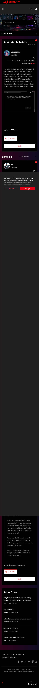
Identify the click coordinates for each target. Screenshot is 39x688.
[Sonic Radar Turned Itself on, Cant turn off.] (32, 157)
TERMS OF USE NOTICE (14, 669)
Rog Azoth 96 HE (9, 610)
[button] (6, 138)
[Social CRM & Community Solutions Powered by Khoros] (32, 683)
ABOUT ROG (5, 655)
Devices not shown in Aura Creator (14, 637)
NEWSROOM (20, 655)
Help (31, 9)
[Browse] (3, 9)
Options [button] (36, 33)
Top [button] (3, 682)
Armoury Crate (8, 612)
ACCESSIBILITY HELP (9, 658)
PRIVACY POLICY (25, 669)
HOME (13, 655)
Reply (19, 146)
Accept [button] (27, 189)
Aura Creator (8, 603)
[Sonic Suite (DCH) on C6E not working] (35, 157)
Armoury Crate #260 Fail (11, 628)
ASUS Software (7, 33)
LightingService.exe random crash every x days (17, 619)
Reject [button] (11, 189)
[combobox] (19, 22)
